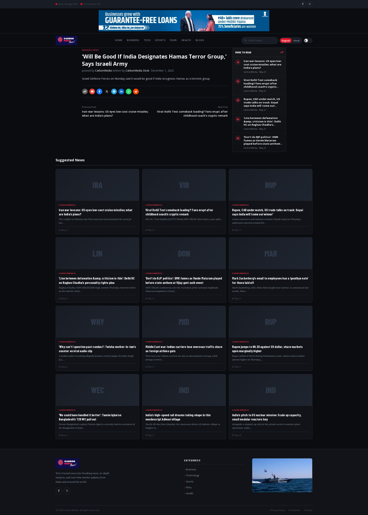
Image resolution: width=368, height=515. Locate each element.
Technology (192, 475)
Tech (147, 40)
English (286, 40)
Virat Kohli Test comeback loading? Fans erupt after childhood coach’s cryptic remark (192, 111)
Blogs (200, 40)
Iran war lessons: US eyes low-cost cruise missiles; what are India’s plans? (115, 111)
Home (118, 40)
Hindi (296, 40)
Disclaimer (294, 510)
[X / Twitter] (309, 4)
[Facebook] (303, 4)
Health (186, 40)
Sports (160, 40)
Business (133, 40)
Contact (308, 510)
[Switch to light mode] (308, 40)
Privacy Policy (277, 510)
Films (173, 40)
